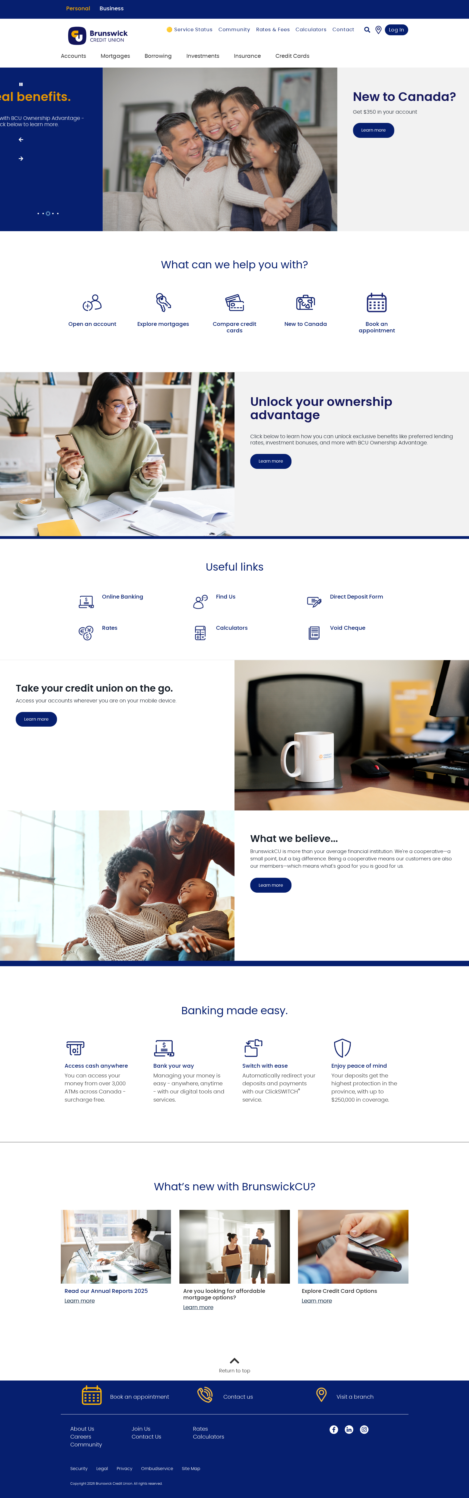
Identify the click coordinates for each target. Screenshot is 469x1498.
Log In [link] (396, 30)
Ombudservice (157, 1469)
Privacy (124, 1469)
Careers (80, 1437)
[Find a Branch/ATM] (378, 29)
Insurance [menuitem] (247, 56)
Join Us (141, 1429)
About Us (82, 1429)
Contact (343, 29)
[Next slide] (20, 158)
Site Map (191, 1469)
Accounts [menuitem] (73, 56)
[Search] (367, 30)
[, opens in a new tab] (92, 302)
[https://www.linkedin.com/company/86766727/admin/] (349, 1429)
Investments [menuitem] (202, 56)
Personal (78, 8)
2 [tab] (44, 213)
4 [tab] (54, 213)
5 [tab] (58, 213)
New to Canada (305, 324)
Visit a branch (355, 1397)
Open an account (92, 324)
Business (112, 8)
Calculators (311, 29)
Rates (110, 628)
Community (234, 29)
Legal (102, 1469)
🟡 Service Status (189, 29)
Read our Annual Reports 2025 (106, 1291)
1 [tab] (39, 213)
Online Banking (122, 597)
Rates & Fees (273, 29)
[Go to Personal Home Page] (105, 35)
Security (79, 1469)
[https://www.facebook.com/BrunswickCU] (333, 1429)
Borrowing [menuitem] (158, 56)
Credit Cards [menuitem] (292, 56)
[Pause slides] (20, 84)
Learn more (271, 130)
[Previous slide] (20, 139)
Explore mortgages (163, 324)
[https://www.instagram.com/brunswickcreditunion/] (364, 1429)
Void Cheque (347, 628)
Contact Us (146, 1437)
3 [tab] (49, 213)
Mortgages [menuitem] (115, 56)
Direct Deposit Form (356, 597)
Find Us (226, 597)
